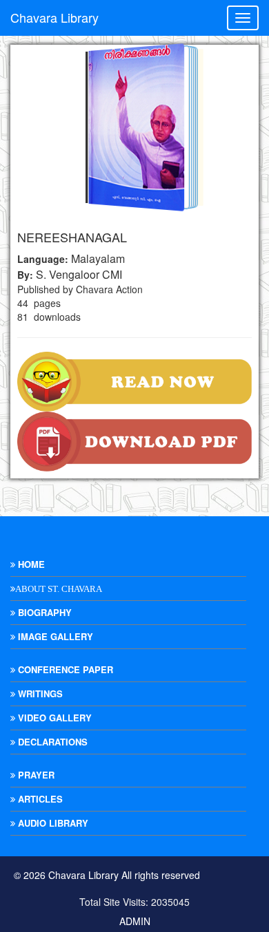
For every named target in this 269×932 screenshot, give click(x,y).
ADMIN (134, 921)
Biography (43, 612)
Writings (39, 693)
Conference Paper (64, 669)
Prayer (34, 774)
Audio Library (51, 822)
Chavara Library (54, 17)
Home (30, 564)
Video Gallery (53, 717)
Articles (39, 798)
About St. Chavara (58, 588)
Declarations (51, 741)
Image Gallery (54, 636)
